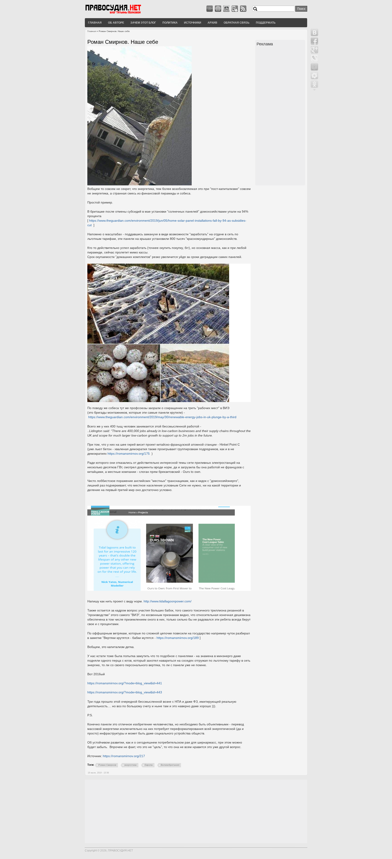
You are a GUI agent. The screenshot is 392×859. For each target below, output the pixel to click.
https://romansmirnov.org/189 (178, 638)
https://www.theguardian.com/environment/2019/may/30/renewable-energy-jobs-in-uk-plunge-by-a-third (162, 417)
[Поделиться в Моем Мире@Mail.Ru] (314, 67)
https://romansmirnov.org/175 (129, 453)
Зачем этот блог (143, 22)
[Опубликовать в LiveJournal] (314, 58)
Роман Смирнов (107, 765)
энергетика (130, 765)
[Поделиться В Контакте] (314, 32)
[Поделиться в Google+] (314, 49)
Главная (95, 22)
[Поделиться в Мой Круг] (314, 75)
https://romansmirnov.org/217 (124, 756)
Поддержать (266, 22)
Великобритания (170, 765)
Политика (170, 22)
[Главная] (119, 13)
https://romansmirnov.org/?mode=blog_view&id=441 (124, 683)
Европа (149, 765)
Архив (212, 22)
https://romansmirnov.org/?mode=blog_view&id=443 (124, 692)
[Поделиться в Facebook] (314, 41)
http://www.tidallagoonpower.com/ (167, 601)
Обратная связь (237, 22)
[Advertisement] (281, 116)
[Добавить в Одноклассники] (314, 84)
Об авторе (116, 22)
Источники (192, 22)
